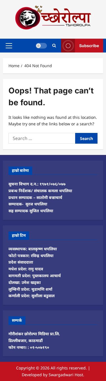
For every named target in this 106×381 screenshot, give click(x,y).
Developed (32, 374)
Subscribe (89, 45)
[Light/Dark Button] (41, 45)
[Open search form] (54, 45)
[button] (9, 45)
